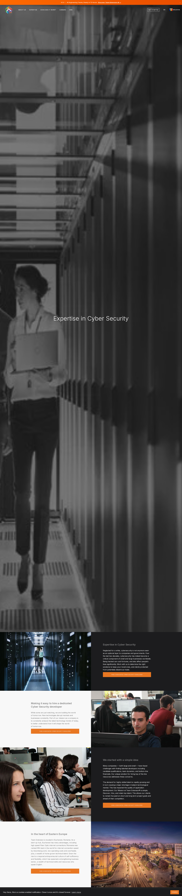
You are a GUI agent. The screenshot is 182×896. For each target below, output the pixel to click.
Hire (71, 10)
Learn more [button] (76, 892)
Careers (62, 10)
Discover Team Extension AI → (109, 2)
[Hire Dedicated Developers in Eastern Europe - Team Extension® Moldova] (10, 10)
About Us (22, 10)
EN (164, 10)
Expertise (33, 10)
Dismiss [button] (175, 892)
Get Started (153, 10)
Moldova (176, 10)
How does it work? (48, 10)
